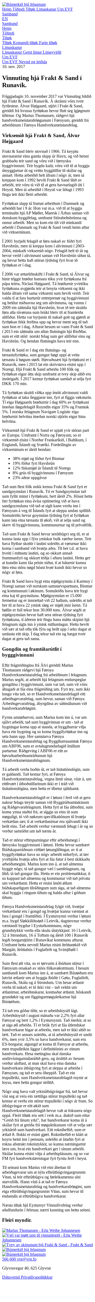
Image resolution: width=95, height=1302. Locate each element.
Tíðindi (19, 9)
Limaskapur (46, 9)
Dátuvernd (11, 1277)
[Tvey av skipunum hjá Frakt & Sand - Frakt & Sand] (47, 1244)
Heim (7, 9)
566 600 (9, 1259)
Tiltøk (31, 9)
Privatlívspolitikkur (37, 1277)
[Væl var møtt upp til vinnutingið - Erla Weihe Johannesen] (47, 1240)
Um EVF (65, 9)
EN (5, 18)
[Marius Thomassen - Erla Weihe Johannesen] (41, 1230)
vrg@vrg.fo (26, 1259)
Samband (10, 14)
